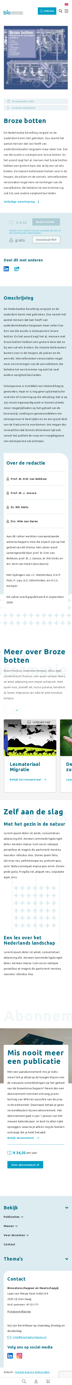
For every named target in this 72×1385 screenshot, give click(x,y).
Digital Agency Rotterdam (32, 1372)
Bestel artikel (45, 221)
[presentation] (7, 710)
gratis (19, 240)
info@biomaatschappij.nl (29, 1337)
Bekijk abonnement (21, 1137)
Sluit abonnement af (25, 1164)
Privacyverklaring (19, 1311)
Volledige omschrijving (20, 201)
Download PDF (46, 239)
